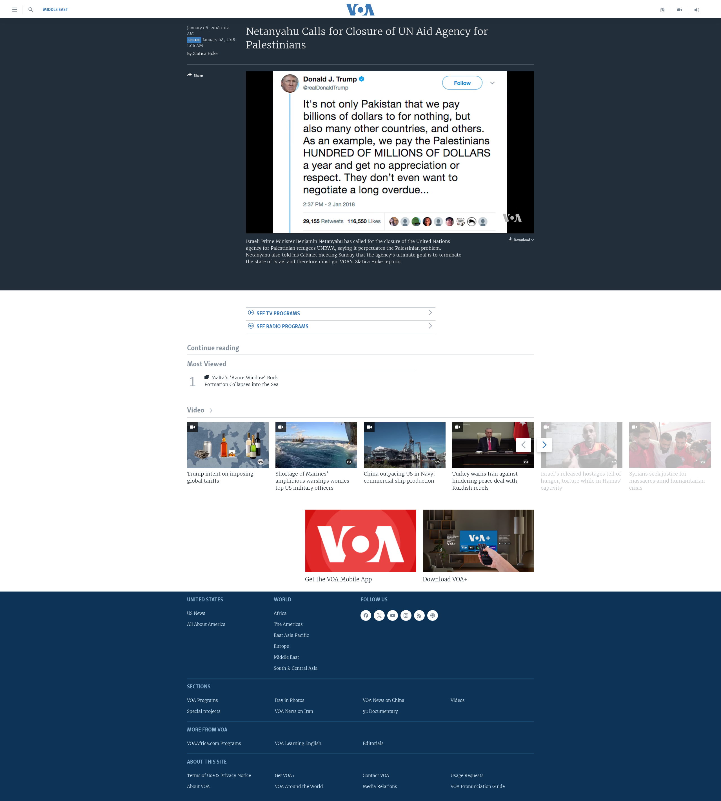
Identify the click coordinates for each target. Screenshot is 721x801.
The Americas (288, 624)
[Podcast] (432, 615)
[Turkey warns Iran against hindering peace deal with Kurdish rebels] (493, 445)
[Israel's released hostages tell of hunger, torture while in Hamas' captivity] (581, 445)
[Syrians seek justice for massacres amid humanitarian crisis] (670, 445)
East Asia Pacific (291, 635)
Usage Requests (467, 775)
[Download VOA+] (478, 541)
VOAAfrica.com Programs (214, 743)
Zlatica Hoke (205, 53)
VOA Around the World (299, 786)
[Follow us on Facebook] (365, 615)
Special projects (204, 711)
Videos (458, 700)
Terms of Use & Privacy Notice (219, 775)
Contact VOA (376, 775)
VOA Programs (202, 700)
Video (195, 410)
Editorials (373, 743)
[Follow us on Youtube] (392, 615)
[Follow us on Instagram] (405, 615)
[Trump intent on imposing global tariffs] (228, 445)
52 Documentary (380, 711)
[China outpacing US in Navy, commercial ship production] (405, 445)
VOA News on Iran (294, 711)
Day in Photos (289, 700)
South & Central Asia (296, 668)
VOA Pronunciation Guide (478, 786)
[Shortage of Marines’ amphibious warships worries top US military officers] (316, 445)
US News (196, 613)
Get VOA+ (285, 775)
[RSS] (419, 615)
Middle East (55, 10)
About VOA (198, 786)
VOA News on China (383, 700)
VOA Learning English (298, 743)
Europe (281, 646)
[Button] (195, 76)
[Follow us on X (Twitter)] (379, 615)
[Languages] (662, 10)
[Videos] (679, 10)
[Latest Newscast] (696, 10)
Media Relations (380, 786)
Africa (280, 613)
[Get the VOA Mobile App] (360, 541)
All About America (206, 624)
